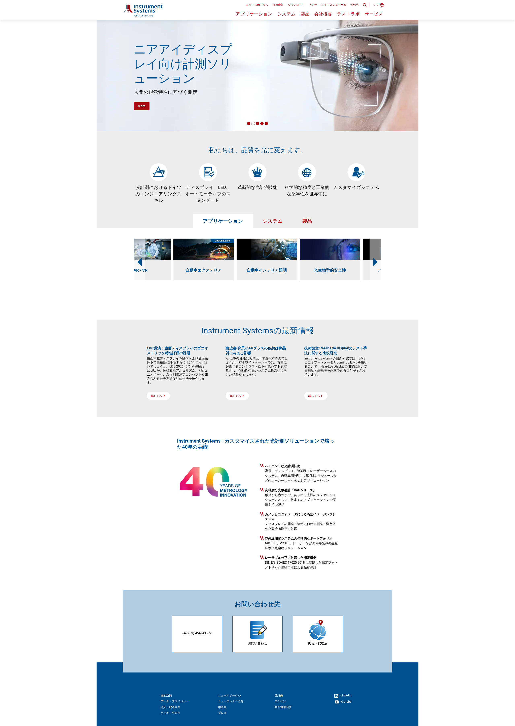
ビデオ (313, 4)
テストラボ (348, 13)
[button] (248, 123)
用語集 (222, 707)
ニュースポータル (257, 4)
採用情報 (278, 4)
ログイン (280, 701)
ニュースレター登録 (333, 4)
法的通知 (166, 695)
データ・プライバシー (175, 701)
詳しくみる (146, 97)
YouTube (345, 701)
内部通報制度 (283, 707)
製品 (305, 13)
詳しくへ (157, 395)
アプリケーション (254, 13)
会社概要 (323, 13)
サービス (374, 13)
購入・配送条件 (170, 707)
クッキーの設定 (170, 713)
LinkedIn (345, 695)
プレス (222, 713)
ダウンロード (296, 4)
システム (286, 13)
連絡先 (354, 4)
